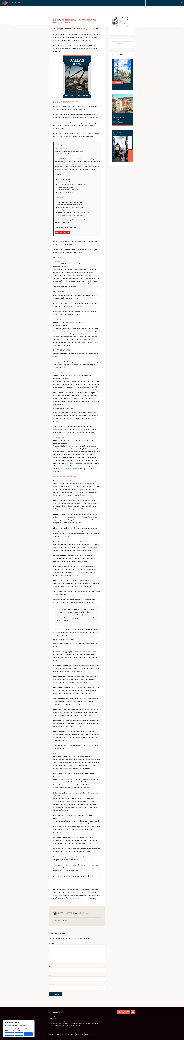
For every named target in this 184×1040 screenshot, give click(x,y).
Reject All (18, 1034)
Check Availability (62, 232)
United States (64, 920)
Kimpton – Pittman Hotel (61, 373)
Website (51, 984)
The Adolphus (58, 319)
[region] (18, 1028)
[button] (181, 3)
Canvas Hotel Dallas (61, 148)
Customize (9, 1034)
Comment (52, 943)
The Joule (56, 261)
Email (51, 975)
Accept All (28, 1034)
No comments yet (84, 913)
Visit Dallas (60, 629)
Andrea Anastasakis (126, 32)
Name (51, 966)
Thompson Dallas (59, 437)
